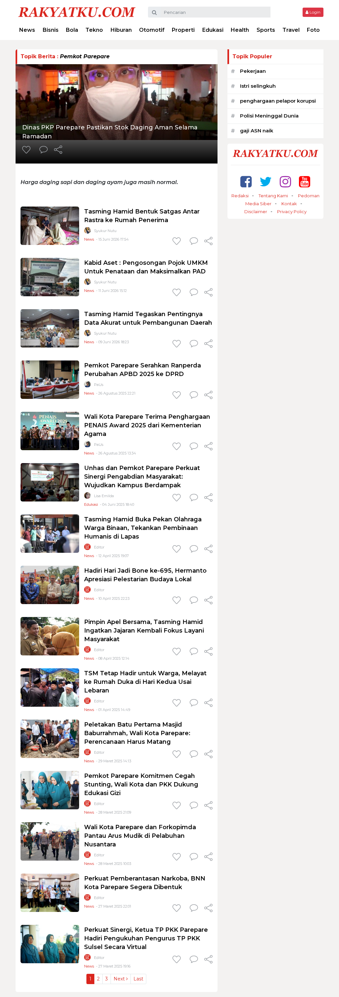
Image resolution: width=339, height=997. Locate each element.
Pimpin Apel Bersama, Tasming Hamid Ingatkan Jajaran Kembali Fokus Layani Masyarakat (144, 630)
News (27, 30)
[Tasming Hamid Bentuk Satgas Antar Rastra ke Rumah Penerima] (50, 225)
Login (314, 12)
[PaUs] (87, 386)
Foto (313, 30)
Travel (291, 30)
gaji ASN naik (256, 130)
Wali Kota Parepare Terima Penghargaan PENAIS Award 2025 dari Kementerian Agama (147, 425)
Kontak (289, 203)
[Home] (77, 12)
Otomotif (152, 30)
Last (138, 979)
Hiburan (121, 30)
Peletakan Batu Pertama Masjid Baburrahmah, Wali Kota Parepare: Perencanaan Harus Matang (137, 733)
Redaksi (240, 195)
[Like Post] (27, 150)
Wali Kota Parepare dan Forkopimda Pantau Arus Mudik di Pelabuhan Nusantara (140, 836)
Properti (183, 30)
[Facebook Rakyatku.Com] (246, 181)
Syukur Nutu (105, 230)
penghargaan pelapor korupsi (278, 101)
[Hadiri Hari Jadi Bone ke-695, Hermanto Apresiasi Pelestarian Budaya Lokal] (50, 584)
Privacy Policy (292, 211)
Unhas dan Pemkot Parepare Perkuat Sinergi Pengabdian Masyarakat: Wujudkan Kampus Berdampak (142, 476)
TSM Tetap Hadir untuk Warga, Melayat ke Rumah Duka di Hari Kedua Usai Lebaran (145, 682)
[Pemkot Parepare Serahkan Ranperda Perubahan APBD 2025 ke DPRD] (50, 379)
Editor (99, 547)
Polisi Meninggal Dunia (269, 116)
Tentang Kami (273, 195)
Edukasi (212, 30)
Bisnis (51, 30)
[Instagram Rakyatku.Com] (285, 181)
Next (120, 979)
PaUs (98, 384)
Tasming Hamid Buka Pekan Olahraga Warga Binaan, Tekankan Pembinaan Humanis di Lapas (143, 528)
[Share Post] (58, 150)
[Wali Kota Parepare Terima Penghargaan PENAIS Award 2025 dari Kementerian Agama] (50, 430)
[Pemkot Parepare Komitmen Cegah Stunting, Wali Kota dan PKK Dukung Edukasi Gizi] (50, 789)
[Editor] (87, 548)
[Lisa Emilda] (87, 497)
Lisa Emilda (104, 496)
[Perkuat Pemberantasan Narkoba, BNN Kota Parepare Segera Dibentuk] (50, 892)
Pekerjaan (253, 71)
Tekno (94, 30)
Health (240, 30)
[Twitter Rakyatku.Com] (265, 181)
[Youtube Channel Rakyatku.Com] (305, 181)
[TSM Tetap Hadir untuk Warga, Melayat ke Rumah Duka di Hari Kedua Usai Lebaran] (50, 687)
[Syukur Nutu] (87, 232)
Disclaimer (255, 211)
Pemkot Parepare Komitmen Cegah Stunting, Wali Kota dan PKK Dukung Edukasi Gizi (141, 784)
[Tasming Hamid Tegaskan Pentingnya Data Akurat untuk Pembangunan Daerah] (50, 328)
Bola (72, 30)
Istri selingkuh (258, 86)
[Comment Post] (43, 150)
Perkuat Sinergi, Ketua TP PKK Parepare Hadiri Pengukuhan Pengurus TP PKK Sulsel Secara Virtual (146, 938)
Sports (266, 30)
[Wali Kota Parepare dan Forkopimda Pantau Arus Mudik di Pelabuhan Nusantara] (50, 841)
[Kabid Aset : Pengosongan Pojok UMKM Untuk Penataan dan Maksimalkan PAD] (50, 276)
